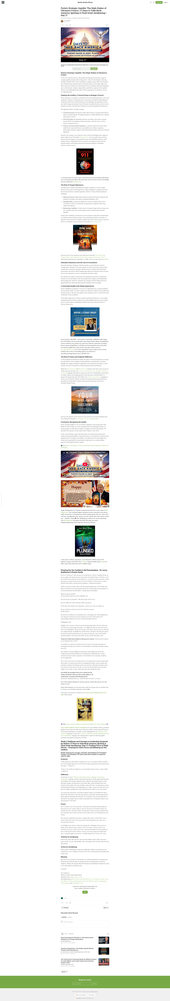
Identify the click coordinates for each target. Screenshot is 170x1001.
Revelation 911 (84, 137)
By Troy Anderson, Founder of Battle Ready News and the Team (75, 952)
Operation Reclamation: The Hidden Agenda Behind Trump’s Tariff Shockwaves (77, 949)
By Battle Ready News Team (67, 964)
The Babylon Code (77, 883)
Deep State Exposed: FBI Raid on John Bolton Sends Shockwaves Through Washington (77, 938)
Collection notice (94, 991)
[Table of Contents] (1, 500)
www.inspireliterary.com (68, 349)
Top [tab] (62, 933)
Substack (78, 998)
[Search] (150, 2)
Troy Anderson (67, 20)
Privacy (84, 991)
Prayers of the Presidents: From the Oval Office (73, 728)
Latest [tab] (65, 933)
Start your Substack (81, 994)
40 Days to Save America (93, 377)
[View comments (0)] (66, 25)
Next (105, 907)
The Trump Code (96, 222)
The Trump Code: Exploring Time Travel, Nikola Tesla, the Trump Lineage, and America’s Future (83, 256)
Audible (106, 259)
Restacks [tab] (70, 917)
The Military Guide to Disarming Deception (73, 881)
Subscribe (159, 2)
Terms (88, 991)
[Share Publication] (153, 2)
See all (63, 971)
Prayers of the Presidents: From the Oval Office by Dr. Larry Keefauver (86, 724)
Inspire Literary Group (75, 877)
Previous (66, 907)
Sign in (166, 2)
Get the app (91, 994)
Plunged (83, 562)
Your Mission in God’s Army (84, 419)
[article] (85, 941)
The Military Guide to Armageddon (96, 881)
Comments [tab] (64, 917)
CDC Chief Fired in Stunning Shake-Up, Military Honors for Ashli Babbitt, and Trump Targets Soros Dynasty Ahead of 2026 (78, 960)
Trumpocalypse (65, 883)
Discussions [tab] (71, 933)
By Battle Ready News (66, 941)
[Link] (59, 74)
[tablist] (66, 917)
